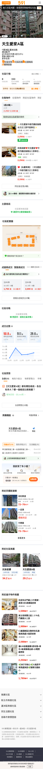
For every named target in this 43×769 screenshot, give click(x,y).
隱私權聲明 (29, 757)
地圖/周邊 (33, 415)
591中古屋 (9, 754)
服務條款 (19, 757)
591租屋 (19, 754)
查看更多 (21, 538)
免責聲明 (10, 757)
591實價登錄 (10, 751)
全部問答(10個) (21, 405)
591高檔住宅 (29, 754)
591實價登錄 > (7, 728)
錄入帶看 (34, 89)
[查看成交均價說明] (22, 54)
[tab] (7, 267)
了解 (39, 8)
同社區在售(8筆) (21, 186)
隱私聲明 (22, 767)
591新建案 (21, 751)
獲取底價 (24, 140)
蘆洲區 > (23, 728)
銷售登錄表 (35, 267)
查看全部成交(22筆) (21, 298)
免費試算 (33, 479)
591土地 (31, 751)
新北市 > (16, 728)
